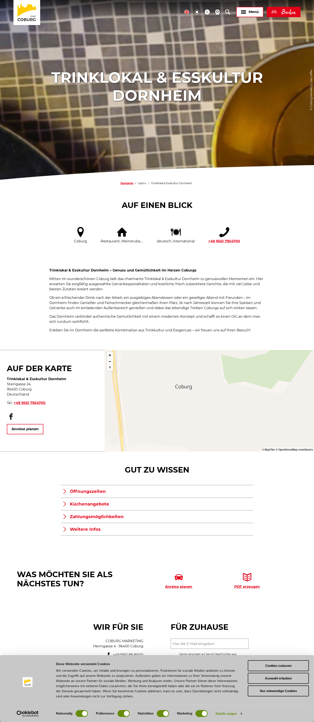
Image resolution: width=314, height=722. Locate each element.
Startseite (127, 183)
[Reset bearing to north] (110, 368)
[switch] (123, 713)
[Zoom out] (110, 361)
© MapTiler (268, 449)
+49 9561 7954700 (224, 241)
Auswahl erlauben (278, 678)
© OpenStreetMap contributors (294, 449)
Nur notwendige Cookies (278, 691)
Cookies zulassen (278, 665)
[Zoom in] (110, 355)
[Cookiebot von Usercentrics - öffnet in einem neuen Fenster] (27, 713)
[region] (209, 401)
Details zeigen (226, 713)
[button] (187, 12)
